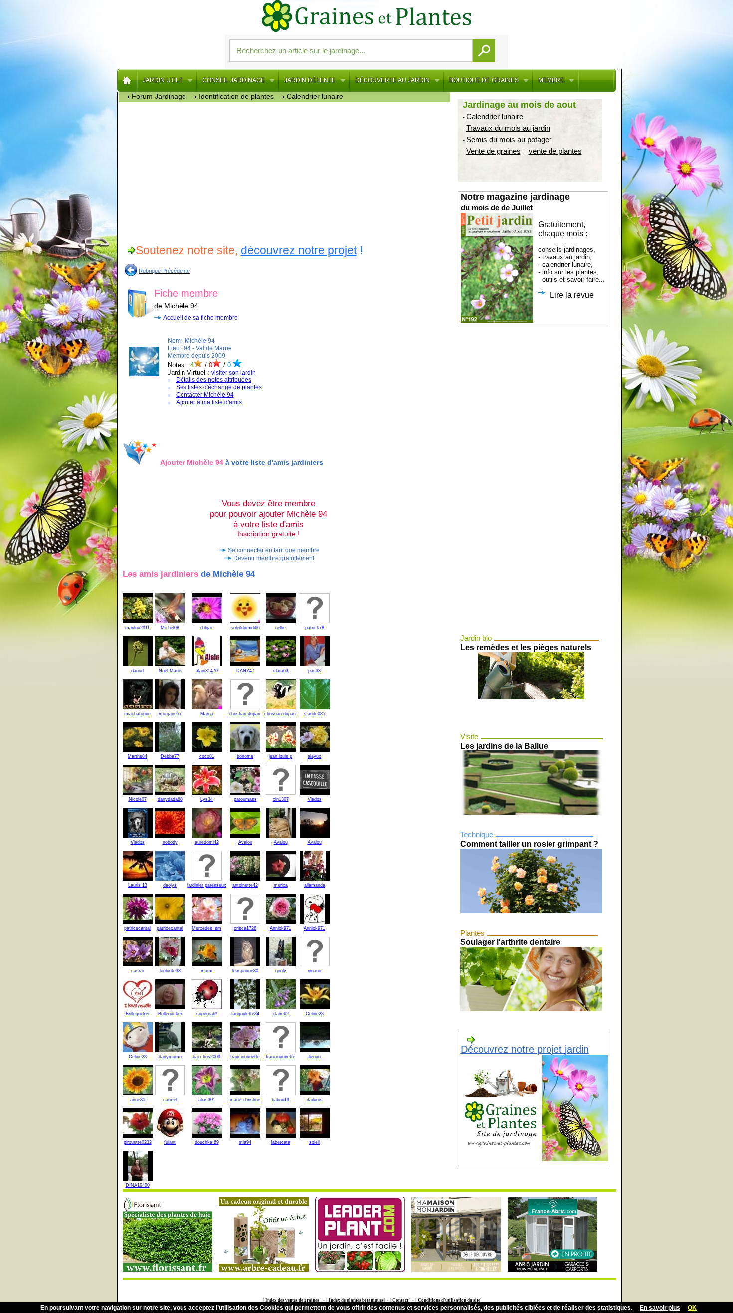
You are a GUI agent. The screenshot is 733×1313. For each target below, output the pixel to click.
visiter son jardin (233, 372)
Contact (400, 1300)
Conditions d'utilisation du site (448, 1300)
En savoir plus (660, 1307)
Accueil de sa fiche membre (200, 317)
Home (127, 80)
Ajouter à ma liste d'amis (209, 402)
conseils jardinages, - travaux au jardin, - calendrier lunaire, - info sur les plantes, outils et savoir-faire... (533, 245)
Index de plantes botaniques (356, 1300)
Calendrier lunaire (494, 116)
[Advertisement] (287, 172)
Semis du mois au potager (508, 139)
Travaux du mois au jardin (508, 128)
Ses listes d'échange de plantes (219, 387)
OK (692, 1307)
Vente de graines (493, 151)
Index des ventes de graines (292, 1300)
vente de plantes (555, 151)
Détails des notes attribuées (213, 379)
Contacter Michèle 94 (205, 394)
